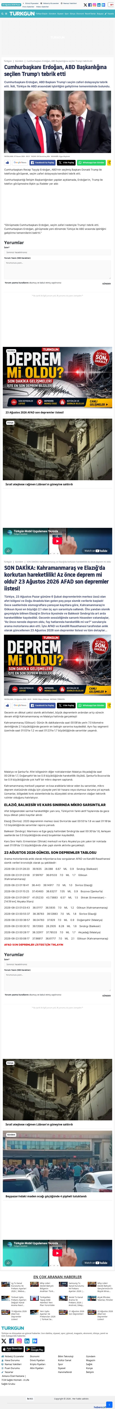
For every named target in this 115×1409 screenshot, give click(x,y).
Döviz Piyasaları (32, 3)
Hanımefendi (65, 1372)
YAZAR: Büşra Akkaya (41, 699)
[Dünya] (57, 449)
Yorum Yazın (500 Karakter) (17, 258)
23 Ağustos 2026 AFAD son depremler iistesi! (35, 412)
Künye (89, 1368)
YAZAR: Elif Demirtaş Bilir (40, 156)
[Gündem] (57, 377)
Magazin (90, 1360)
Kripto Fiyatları (37, 1364)
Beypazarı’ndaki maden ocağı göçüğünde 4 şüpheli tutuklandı (46, 1196)
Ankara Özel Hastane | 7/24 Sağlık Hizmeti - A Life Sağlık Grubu (15, 1379)
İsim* (7, 247)
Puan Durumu (12, 1368)
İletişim (90, 1372)
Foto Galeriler (28, 7)
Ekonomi (34, 1356)
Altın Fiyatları (37, 1368)
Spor (60, 1364)
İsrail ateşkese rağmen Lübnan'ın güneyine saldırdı (39, 484)
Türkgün (8, 61)
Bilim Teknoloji (65, 1356)
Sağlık (89, 1364)
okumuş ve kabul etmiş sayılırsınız (33, 282)
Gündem (19, 61)
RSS (31, 1398)
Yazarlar (9, 1372)
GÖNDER (106, 283)
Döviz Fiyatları (37, 1360)
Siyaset (61, 1368)
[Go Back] (109, 1405)
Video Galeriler (42, 7)
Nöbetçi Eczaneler (51, 3)
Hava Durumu (12, 1360)
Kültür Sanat (64, 1360)
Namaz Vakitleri (70, 3)
